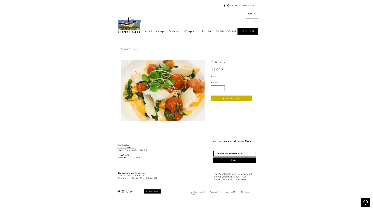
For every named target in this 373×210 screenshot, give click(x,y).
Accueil (124, 49)
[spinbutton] (218, 88)
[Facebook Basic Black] (119, 191)
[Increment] (222, 88)
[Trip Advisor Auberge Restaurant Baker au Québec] (236, 5)
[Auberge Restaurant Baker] (232, 5)
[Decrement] (213, 88)
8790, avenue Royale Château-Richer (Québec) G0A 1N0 (132, 148)
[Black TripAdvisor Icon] (131, 191)
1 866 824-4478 (247, 6)
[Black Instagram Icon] (123, 191)
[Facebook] (224, 5)
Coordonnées (123, 145)
